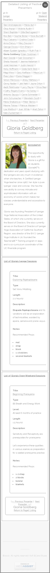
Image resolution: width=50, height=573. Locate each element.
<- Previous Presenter (18, 120)
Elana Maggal (23, 76)
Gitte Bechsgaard (28, 32)
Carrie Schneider (30, 94)
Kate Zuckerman (11, 113)
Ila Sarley (31, 91)
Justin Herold (27, 65)
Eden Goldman (28, 54)
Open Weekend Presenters (42, 16)
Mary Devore (25, 43)
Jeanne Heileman (29, 61)
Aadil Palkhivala (11, 87)
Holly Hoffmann (11, 69)
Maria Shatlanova (12, 102)
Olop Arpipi (9, 28)
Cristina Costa (26, 39)
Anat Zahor (38, 109)
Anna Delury (9, 43)
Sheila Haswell (10, 61)
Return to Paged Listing (25, 133)
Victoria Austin (25, 28)
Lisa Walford (9, 109)
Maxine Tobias (10, 105)
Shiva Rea (41, 87)
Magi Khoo (8, 72)
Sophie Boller (21, 36)
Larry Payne (27, 87)
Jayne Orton (36, 83)
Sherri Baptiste (10, 32)
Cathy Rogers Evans (14, 91)
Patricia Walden (28, 105)
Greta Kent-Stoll (29, 69)
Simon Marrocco (11, 80)
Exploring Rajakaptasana (25, 279)
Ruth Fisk (34, 50)
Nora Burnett (37, 36)
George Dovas (10, 47)
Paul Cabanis (10, 39)
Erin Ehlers (25, 47)
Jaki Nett (23, 83)
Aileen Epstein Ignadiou (15, 50)
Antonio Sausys (11, 94)
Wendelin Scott (31, 98)
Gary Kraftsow (24, 72)
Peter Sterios (29, 102)
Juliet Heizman (10, 65)
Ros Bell (7, 36)
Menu (42, 5)
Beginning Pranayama (23, 394)
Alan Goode (9, 58)
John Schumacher (12, 98)
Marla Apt (29, 25)
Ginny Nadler (10, 83)
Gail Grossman (25, 58)
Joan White (24, 109)
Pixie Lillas (8, 76)
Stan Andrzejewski (12, 25)
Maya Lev (38, 72)
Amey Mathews (30, 80)
